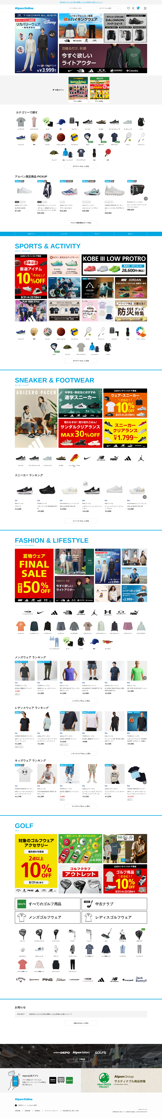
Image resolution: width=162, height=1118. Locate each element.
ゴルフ (130, 234)
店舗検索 (82, 1059)
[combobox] (82, 8)
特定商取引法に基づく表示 (71, 1111)
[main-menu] (145, 8)
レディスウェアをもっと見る (81, 753)
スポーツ (30, 234)
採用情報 (27, 1111)
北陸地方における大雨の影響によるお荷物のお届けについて (81, 2)
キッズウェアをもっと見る (81, 806)
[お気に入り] (129, 8)
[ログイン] (133, 8)
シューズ (63, 234)
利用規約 (37, 1111)
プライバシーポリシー (51, 1111)
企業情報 (17, 1111)
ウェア (97, 234)
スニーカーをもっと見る (81, 521)
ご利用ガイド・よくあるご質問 (27, 1105)
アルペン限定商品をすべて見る (81, 223)
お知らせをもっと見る (81, 1023)
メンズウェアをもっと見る (81, 701)
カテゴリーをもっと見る (81, 166)
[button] (146, 199)
